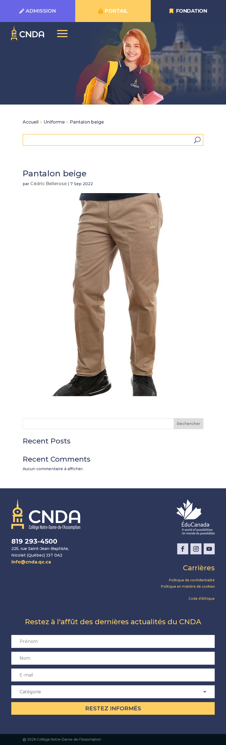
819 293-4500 (34, 541)
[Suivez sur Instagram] (195, 548)
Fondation (191, 11)
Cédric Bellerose (48, 183)
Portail (116, 11)
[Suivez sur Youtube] (209, 548)
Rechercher (188, 423)
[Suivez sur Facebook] (182, 548)
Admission (41, 11)
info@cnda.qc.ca (31, 562)
